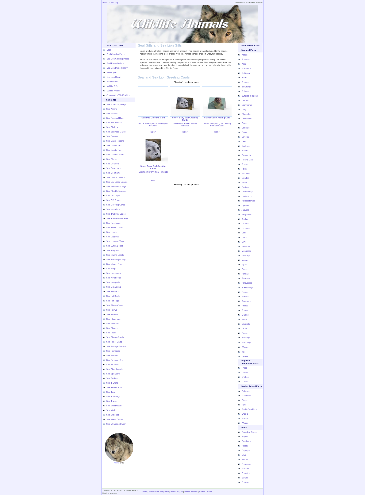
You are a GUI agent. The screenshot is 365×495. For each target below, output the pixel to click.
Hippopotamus (248, 201)
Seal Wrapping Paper (116, 424)
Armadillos (246, 68)
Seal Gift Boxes (113, 200)
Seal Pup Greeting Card (153, 118)
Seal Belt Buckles (114, 122)
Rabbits (245, 296)
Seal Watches (112, 415)
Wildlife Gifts (112, 86)
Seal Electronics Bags (116, 186)
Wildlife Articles (113, 91)
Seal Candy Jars (114, 145)
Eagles (245, 437)
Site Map (114, 3)
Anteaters (246, 59)
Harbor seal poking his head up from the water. (217, 124)
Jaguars (245, 210)
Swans (245, 478)
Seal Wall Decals (114, 406)
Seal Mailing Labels (115, 255)
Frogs (244, 368)
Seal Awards (112, 113)
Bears (244, 77)
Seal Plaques (112, 328)
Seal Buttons (112, 136)
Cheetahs (246, 114)
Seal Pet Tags (112, 301)
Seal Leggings (112, 237)
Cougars (246, 128)
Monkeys (246, 255)
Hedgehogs (247, 196)
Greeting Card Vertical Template (153, 172)
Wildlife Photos (205, 492)
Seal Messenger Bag (115, 259)
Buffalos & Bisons (250, 96)
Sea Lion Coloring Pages (118, 59)
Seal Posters (112, 355)
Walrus (245, 418)
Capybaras (247, 105)
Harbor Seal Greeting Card (217, 118)
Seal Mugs (111, 268)
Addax (245, 55)
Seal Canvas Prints (115, 154)
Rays (244, 405)
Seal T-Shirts (112, 383)
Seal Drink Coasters (115, 177)
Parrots (245, 459)
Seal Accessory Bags (116, 104)
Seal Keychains (113, 223)
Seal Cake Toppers (115, 141)
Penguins (246, 473)
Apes (244, 64)
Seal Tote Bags (113, 396)
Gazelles (246, 173)
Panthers (246, 278)
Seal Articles (112, 81)
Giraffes (245, 178)
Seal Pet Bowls (113, 296)
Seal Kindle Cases (114, 227)
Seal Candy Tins (113, 150)
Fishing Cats (247, 160)
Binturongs (247, 87)
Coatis (245, 123)
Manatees (246, 395)
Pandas (245, 274)
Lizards (245, 372)
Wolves (245, 347)
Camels (245, 100)
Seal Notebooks (113, 278)
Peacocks (246, 464)
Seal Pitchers (112, 314)
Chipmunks (247, 118)
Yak (243, 352)
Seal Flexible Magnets (116, 191)
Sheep (245, 310)
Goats (244, 182)
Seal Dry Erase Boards (117, 182)
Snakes (245, 377)
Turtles (245, 381)
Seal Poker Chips (114, 342)
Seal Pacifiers (112, 291)
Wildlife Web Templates (159, 492)
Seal (109, 50)
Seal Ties (110, 392)
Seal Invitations (113, 209)
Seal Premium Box (114, 360)
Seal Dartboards (113, 168)
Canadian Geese (249, 432)
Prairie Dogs (247, 287)
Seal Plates (111, 333)
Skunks (245, 315)
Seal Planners (112, 323)
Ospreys (246, 450)
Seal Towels (111, 401)
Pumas (245, 292)
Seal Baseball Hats (115, 118)
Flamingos (246, 441)
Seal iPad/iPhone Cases (117, 218)
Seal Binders (112, 127)
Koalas (245, 219)
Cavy (244, 109)
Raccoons (246, 301)
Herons (245, 446)
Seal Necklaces (113, 273)
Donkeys (246, 146)
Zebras (245, 356)
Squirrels (246, 324)
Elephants (246, 155)
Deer (244, 141)
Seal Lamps (111, 232)
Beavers (245, 82)
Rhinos (245, 306)
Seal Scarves (112, 364)
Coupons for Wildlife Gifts (118, 95)
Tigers (245, 333)
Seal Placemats (113, 319)
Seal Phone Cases (114, 305)
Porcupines (247, 283)
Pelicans (245, 468)
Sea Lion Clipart (114, 77)
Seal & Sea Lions (249, 409)
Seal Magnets (112, 250)
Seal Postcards (113, 351)
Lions (244, 233)
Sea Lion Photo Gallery (117, 68)
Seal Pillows (111, 310)
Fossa (245, 164)
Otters (245, 269)
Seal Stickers (112, 378)
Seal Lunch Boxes (114, 246)
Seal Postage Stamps (116, 346)
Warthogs (246, 337)
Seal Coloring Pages (116, 54)
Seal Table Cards (114, 387)
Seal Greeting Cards (115, 205)
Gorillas (245, 187)
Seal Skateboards (114, 369)
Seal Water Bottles (114, 419)
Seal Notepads (113, 282)
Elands (245, 150)
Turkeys (245, 482)
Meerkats (246, 246)
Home (105, 3)
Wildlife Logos (177, 492)
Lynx (244, 242)
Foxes (245, 169)
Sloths (244, 319)
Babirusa (246, 73)
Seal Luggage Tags (115, 241)
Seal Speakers (113, 374)
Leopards (246, 228)
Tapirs (244, 328)
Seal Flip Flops (113, 195)
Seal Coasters (112, 164)
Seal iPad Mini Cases (116, 214)
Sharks (245, 414)
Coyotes (245, 137)
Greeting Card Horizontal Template (185, 124)
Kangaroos (247, 214)
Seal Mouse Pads (114, 264)
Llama (244, 237)
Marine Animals (191, 492)
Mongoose (246, 251)
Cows (244, 132)
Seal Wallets (111, 410)
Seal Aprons (111, 109)
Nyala (244, 264)
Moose (245, 260)
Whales (245, 423)
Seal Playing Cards (115, 337)
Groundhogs (247, 191)
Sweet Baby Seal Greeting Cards (185, 119)
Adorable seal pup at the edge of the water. (153, 124)
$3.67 (153, 132)
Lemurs (245, 223)
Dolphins (246, 391)
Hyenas (245, 205)
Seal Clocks (111, 159)
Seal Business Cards (116, 132)
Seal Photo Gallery (115, 63)
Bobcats (245, 91)
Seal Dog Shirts (113, 173)
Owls (244, 455)
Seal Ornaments (113, 287)
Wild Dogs (246, 342)
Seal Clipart (112, 72)
